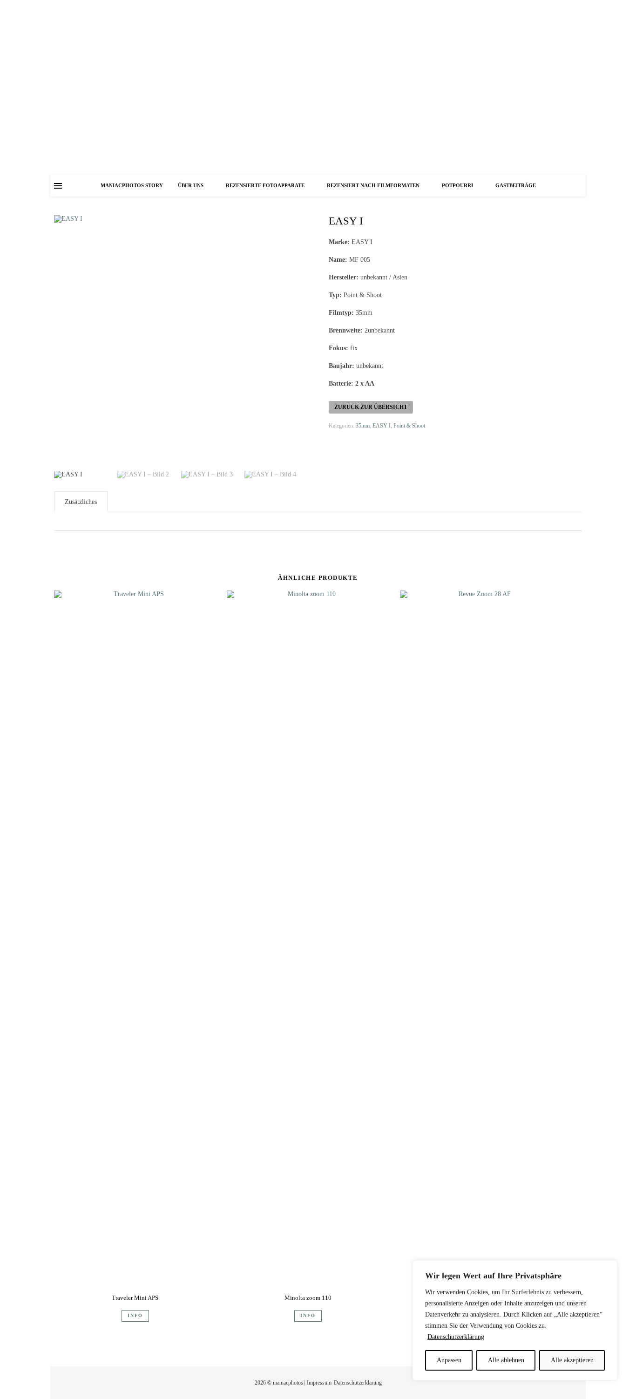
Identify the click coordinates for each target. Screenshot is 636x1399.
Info (135, 1315)
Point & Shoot (409, 425)
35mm (363, 425)
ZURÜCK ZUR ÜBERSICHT (370, 407)
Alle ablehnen (506, 1360)
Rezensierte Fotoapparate (265, 185)
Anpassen (449, 1360)
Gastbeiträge (515, 185)
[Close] (607, 1268)
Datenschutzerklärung (455, 1336)
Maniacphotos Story (132, 185)
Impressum (319, 1382)
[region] (515, 1320)
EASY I (381, 425)
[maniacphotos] (318, 87)
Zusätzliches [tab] (81, 501)
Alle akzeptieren (572, 1360)
